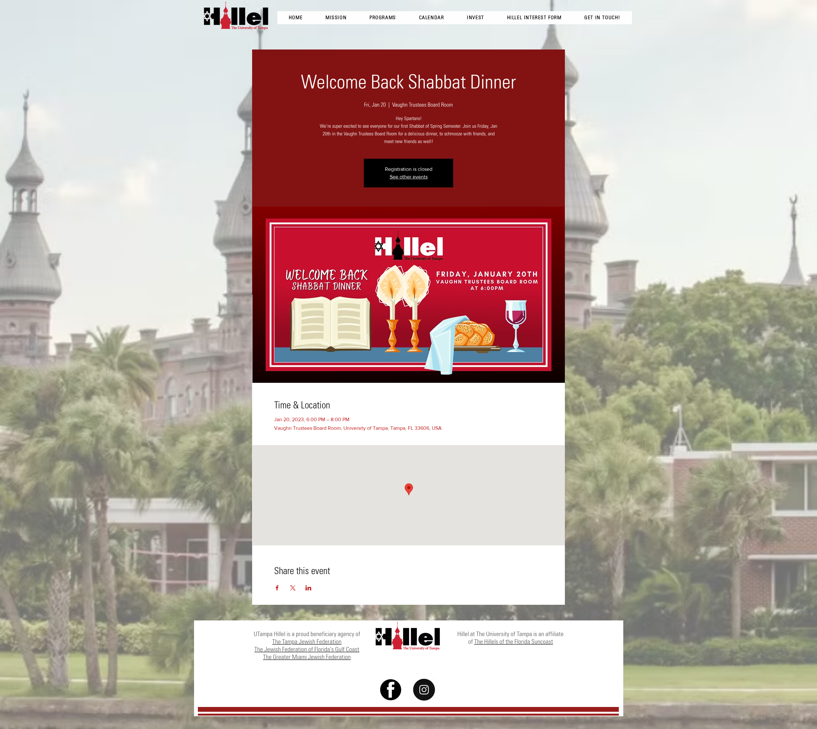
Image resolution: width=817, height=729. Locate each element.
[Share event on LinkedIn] (308, 587)
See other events (409, 176)
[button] (602, 17)
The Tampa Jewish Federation (306, 641)
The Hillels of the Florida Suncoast (513, 641)
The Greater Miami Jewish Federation (307, 657)
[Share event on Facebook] (277, 587)
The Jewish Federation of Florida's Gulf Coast (306, 649)
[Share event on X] (293, 587)
